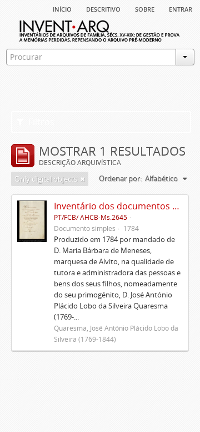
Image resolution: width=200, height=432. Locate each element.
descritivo (103, 8)
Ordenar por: (120, 178)
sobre (144, 8)
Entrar (180, 8)
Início (62, 8)
